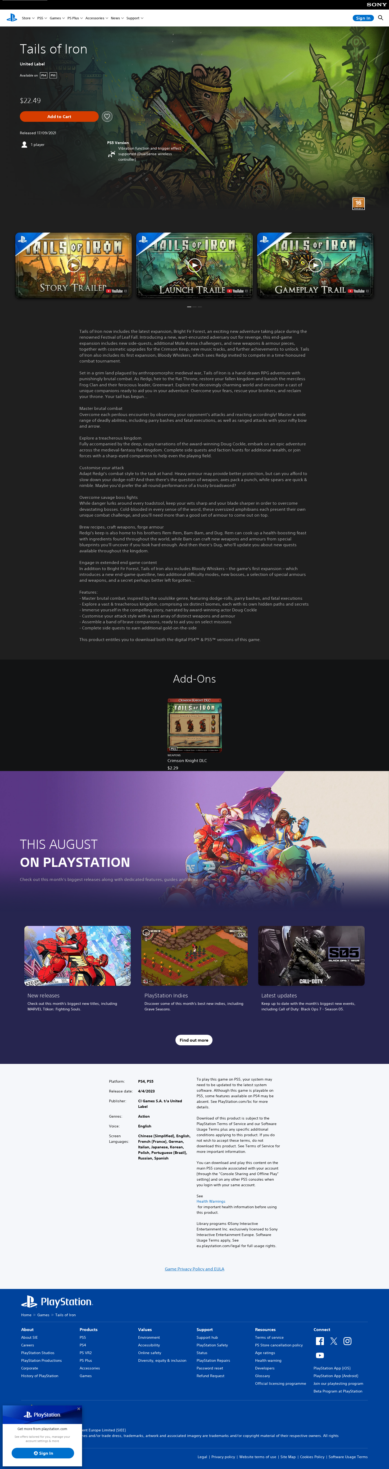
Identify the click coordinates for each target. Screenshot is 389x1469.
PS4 (83, 1345)
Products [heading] (89, 1329)
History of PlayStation (39, 1375)
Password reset (210, 1368)
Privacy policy (223, 1456)
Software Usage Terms (348, 1456)
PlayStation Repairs (213, 1360)
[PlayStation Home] (12, 18)
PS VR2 (86, 1352)
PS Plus (73, 18)
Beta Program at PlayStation (338, 1391)
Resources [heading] (265, 1329)
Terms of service (269, 1337)
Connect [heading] (322, 1329)
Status (202, 1352)
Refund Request (210, 1375)
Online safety (149, 1352)
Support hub (207, 1337)
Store (26, 18)
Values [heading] (145, 1329)
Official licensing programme (280, 1383)
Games (55, 18)
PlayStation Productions (41, 1360)
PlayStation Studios (38, 1352)
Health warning (268, 1360)
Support (132, 18)
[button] (194, 265)
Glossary (262, 1375)
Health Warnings (211, 1201)
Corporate (29, 1368)
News (115, 18)
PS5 (40, 18)
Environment (149, 1337)
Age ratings (265, 1352)
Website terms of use (257, 1456)
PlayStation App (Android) (336, 1375)
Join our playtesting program (338, 1383)
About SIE (29, 1337)
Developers (265, 1368)
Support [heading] (205, 1329)
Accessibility (149, 1345)
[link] (77, 970)
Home (26, 1315)
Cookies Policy (312, 1456)
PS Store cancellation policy (279, 1345)
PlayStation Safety (212, 1345)
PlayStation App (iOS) (332, 1368)
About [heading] (27, 1329)
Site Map (288, 1456)
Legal (202, 1456)
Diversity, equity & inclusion (162, 1360)
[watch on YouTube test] (237, 291)
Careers (27, 1345)
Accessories (94, 18)
